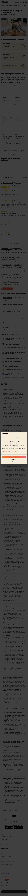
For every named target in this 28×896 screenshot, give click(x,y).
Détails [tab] (12, 437)
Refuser (14, 461)
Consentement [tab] (4, 437)
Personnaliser (13, 459)
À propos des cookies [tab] (21, 437)
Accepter (14, 456)
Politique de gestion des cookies (9, 451)
